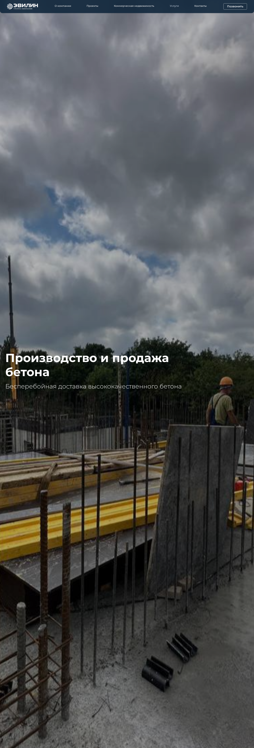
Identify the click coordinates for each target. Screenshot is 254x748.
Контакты (200, 5)
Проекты (92, 5)
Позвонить (235, 6)
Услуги (174, 5)
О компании (63, 5)
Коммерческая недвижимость (134, 5)
